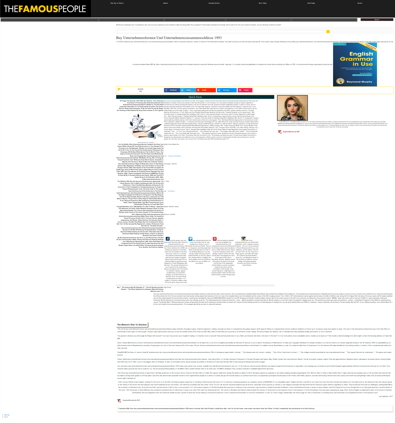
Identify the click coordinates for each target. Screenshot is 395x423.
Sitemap (6, 415)
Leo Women (171, 191)
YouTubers (179, 131)
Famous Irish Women (174, 156)
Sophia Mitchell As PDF (291, 132)
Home (6, 417)
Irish (165, 156)
